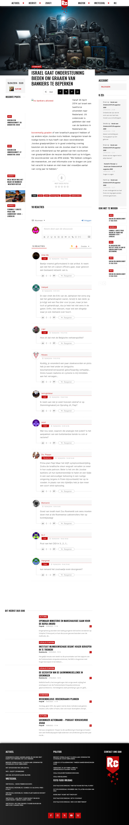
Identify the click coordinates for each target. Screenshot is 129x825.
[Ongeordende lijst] (62, 237)
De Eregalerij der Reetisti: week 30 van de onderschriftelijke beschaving (117, 248)
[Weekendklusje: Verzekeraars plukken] (20, 701)
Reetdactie (43, 652)
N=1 (43, 535)
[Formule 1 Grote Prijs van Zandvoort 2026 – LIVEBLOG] (15, 196)
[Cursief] (48, 237)
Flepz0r (18, 89)
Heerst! (11, 176)
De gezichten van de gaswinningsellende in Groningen (61, 674)
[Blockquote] (65, 237)
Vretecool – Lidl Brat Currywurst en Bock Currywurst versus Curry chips (23, 799)
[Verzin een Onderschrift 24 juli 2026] (103, 273)
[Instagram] (57, 815)
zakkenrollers (76, 196)
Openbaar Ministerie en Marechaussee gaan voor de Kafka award (64, 622)
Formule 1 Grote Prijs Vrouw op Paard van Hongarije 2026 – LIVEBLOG (116, 233)
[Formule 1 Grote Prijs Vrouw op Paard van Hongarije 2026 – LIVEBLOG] (103, 230)
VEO (9, 116)
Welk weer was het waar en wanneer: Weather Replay (15, 181)
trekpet (44, 287)
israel (41, 196)
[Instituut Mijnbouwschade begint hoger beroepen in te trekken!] (20, 650)
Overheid (36, 67)
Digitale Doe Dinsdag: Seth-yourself (67, 798)
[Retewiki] (78, 815)
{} (76, 237)
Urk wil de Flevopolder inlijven (18, 775)
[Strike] (55, 237)
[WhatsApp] (77, 91)
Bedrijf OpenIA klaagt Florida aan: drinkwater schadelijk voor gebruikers (24, 763)
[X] (66, 91)
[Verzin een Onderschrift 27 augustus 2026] (15, 137)
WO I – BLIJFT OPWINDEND (15, 771)
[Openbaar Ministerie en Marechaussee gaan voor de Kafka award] (20, 624)
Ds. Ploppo (46, 454)
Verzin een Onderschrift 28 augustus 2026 (14, 122)
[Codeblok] (69, 237)
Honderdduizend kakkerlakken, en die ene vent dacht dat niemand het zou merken (24, 758)
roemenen (65, 196)
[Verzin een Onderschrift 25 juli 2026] (103, 260)
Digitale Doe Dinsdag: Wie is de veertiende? (70, 802)
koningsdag (55, 196)
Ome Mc (45, 255)
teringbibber (47, 393)
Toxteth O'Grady (109, 164)
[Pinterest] (71, 91)
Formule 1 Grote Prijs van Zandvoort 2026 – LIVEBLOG (15, 213)
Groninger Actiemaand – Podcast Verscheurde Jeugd (63, 721)
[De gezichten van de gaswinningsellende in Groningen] (20, 676)
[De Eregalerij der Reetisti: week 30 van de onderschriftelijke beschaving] (103, 245)
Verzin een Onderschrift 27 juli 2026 (117, 220)
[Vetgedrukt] (44, 237)
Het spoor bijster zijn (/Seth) (17, 768)
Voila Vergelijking (60, 777)
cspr (43, 329)
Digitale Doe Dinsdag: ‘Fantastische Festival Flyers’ (73, 786)
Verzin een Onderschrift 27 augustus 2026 (14, 152)
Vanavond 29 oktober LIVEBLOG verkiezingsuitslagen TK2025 (65, 768)
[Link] (72, 237)
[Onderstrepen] (51, 237)
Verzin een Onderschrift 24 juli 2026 (117, 275)
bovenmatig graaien (41, 132)
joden (47, 196)
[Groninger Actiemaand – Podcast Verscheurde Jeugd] (20, 723)
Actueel (43, 617)
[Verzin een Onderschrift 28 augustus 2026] (15, 107)
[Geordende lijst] (58, 237)
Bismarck (45, 503)
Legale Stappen (47, 642)
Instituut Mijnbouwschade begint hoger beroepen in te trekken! (65, 648)
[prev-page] (100, 283)
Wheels (11, 205)
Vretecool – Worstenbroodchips (19, 784)
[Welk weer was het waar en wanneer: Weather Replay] (15, 166)
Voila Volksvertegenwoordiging (66, 773)
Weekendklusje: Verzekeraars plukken (59, 699)
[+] (79, 237)
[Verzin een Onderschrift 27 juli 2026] (103, 217)
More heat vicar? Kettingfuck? (65, 794)
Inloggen (87, 220)
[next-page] (104, 283)
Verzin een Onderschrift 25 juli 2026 (117, 262)
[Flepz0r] (12, 89)
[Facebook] (60, 91)
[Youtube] (71, 815)
